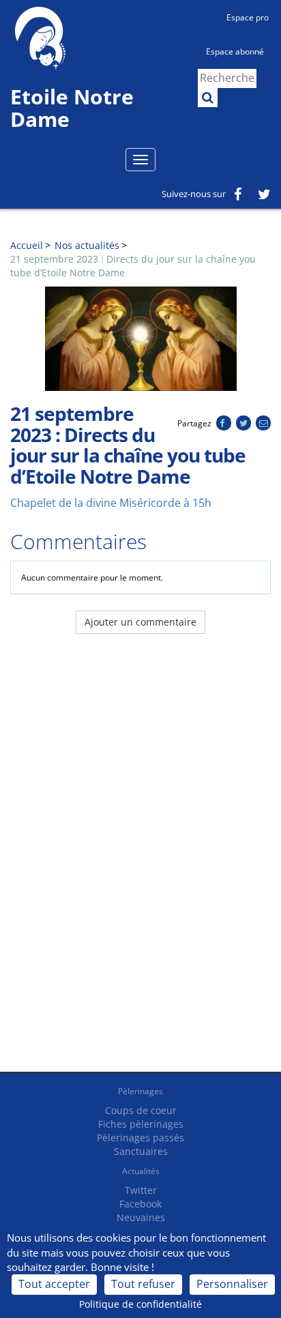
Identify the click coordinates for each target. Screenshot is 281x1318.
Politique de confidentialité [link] (140, 1304)
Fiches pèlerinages (140, 1123)
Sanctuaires (141, 1151)
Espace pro (247, 17)
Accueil (26, 245)
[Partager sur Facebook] (223, 423)
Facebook (140, 1203)
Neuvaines (141, 1217)
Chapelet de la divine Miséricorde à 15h (110, 502)
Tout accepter (54, 1283)
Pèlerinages (140, 1091)
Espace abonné (235, 51)
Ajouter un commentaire (140, 621)
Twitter (141, 1190)
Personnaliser (232, 1283)
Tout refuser (143, 1283)
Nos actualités (87, 245)
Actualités (141, 1171)
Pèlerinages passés (140, 1137)
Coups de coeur (141, 1110)
